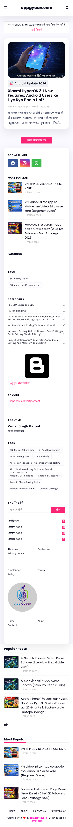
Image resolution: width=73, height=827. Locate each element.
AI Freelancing (37, 310)
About (41, 620)
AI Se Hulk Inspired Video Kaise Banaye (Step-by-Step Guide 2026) (42, 662)
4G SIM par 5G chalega (22, 450)
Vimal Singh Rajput (19, 106)
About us (13, 549)
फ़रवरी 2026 (37, 527)
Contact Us (39, 811)
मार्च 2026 (37, 521)
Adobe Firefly (42, 456)
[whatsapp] (36, 163)
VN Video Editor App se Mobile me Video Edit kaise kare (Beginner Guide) (44, 206)
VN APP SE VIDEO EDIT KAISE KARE (43, 186)
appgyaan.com (36, 7)
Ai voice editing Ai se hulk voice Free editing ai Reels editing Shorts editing (36, 333)
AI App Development (49, 450)
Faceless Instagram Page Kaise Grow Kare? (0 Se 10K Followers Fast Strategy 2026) (44, 231)
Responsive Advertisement (24, 401)
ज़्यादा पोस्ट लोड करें (36, 140)
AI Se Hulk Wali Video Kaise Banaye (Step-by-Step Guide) (43, 682)
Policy (11, 574)
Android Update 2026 (30, 83)
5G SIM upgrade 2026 (37, 304)
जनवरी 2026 (37, 533)
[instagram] (25, 163)
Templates (36, 820)
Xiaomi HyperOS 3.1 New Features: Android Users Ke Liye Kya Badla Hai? (33, 95)
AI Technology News (20, 456)
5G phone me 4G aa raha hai (25, 285)
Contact (12, 625)
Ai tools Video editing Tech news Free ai (37, 325)
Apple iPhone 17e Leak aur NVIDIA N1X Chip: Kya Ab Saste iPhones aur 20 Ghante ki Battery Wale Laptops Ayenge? (44, 705)
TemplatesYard (38, 817)
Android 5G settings (49, 475)
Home (11, 620)
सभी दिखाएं (37, 29)
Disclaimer (14, 569)
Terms (41, 569)
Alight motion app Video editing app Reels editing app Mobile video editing (36, 341)
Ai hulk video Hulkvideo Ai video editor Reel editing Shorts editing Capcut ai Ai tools (36, 318)
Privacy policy (16, 553)
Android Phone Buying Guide (25, 482)
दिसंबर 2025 (36, 539)
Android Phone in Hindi (22, 488)
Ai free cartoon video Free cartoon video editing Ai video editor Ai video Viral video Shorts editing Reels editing (35, 463)
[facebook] (13, 163)
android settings (49, 488)
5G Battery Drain (19, 278)
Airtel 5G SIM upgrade (21, 475)
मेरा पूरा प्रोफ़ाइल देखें (16, 431)
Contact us (44, 549)
